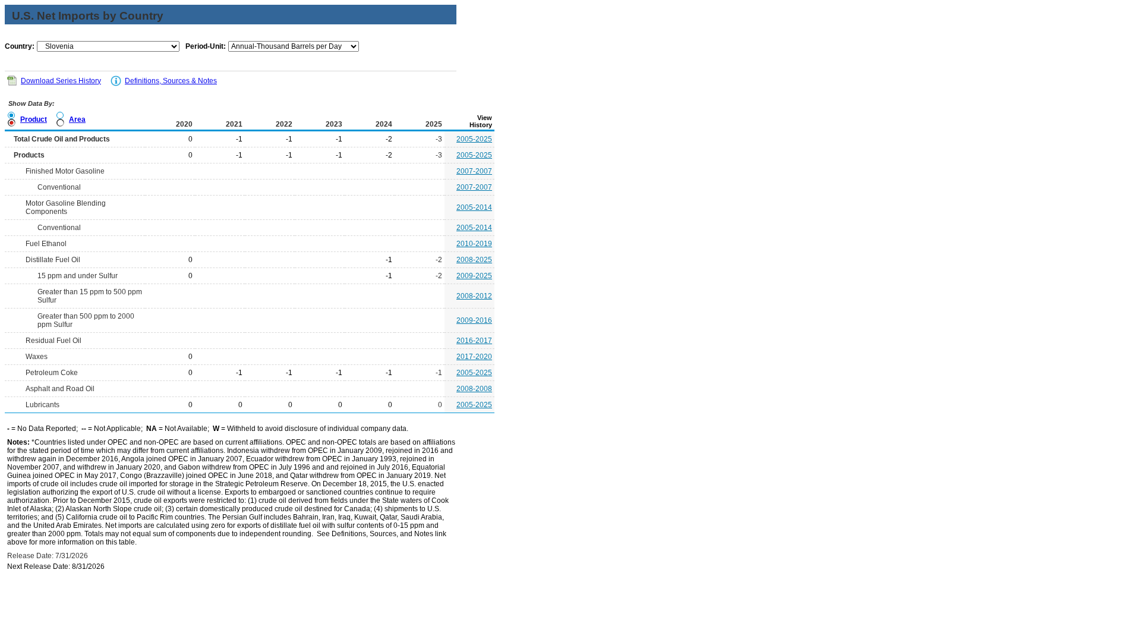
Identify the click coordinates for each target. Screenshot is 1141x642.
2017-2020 (474, 357)
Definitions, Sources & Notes (171, 81)
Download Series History (61, 81)
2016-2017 (474, 340)
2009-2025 (474, 276)
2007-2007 (474, 171)
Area (77, 119)
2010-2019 (474, 244)
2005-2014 (474, 207)
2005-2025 (474, 139)
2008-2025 (474, 260)
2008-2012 (474, 296)
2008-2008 (474, 389)
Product (33, 119)
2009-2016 (474, 320)
